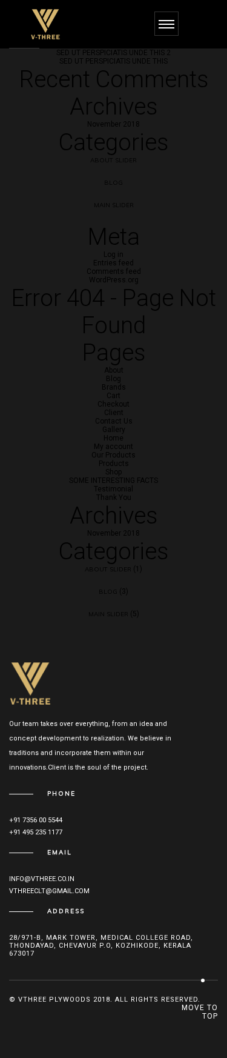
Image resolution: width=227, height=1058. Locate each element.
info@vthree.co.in (41, 879)
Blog (113, 183)
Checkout (113, 404)
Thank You (113, 497)
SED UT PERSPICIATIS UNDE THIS (113, 61)
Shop (113, 472)
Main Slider (114, 205)
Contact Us (114, 421)
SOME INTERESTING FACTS (113, 480)
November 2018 (113, 124)
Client (113, 412)
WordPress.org (114, 280)
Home (113, 438)
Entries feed (113, 263)
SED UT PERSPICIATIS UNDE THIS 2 (113, 52)
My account (113, 446)
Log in (113, 254)
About (113, 370)
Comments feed (114, 271)
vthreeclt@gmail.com (49, 891)
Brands (114, 387)
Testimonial (113, 489)
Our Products (113, 455)
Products (114, 463)
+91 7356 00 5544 (35, 820)
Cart (113, 395)
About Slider (113, 160)
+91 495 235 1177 (35, 832)
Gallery (113, 429)
